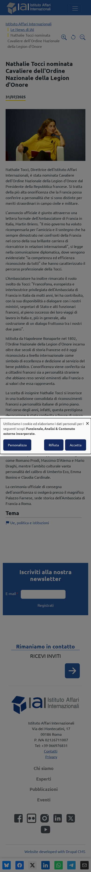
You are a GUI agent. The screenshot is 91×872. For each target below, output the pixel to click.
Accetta (75, 445)
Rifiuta (54, 445)
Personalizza (17, 445)
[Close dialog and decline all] (87, 421)
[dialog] (45, 436)
